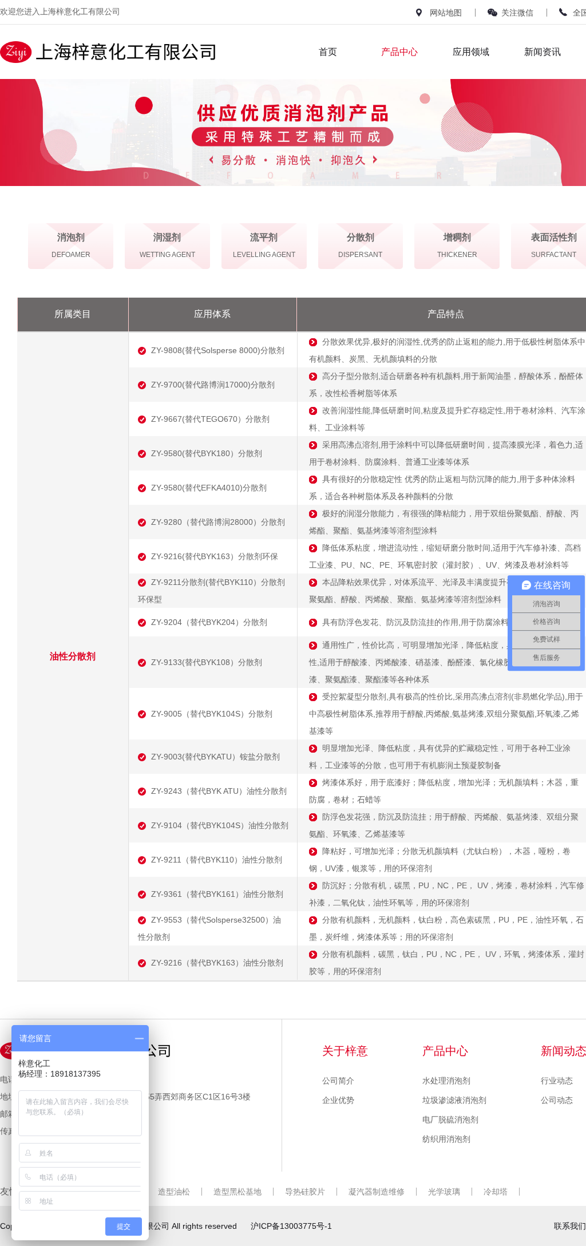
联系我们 (570, 1226)
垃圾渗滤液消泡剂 (454, 1100)
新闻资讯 (542, 52)
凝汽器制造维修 (377, 1191)
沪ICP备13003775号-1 (291, 1226)
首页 (328, 52)
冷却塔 (496, 1191)
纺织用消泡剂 (446, 1139)
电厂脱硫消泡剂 (450, 1119)
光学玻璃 (444, 1191)
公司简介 (338, 1080)
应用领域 (471, 52)
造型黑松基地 (237, 1191)
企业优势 (338, 1100)
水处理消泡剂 (446, 1080)
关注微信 (517, 12)
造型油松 (174, 1191)
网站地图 (446, 12)
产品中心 (399, 52)
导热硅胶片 (305, 1191)
